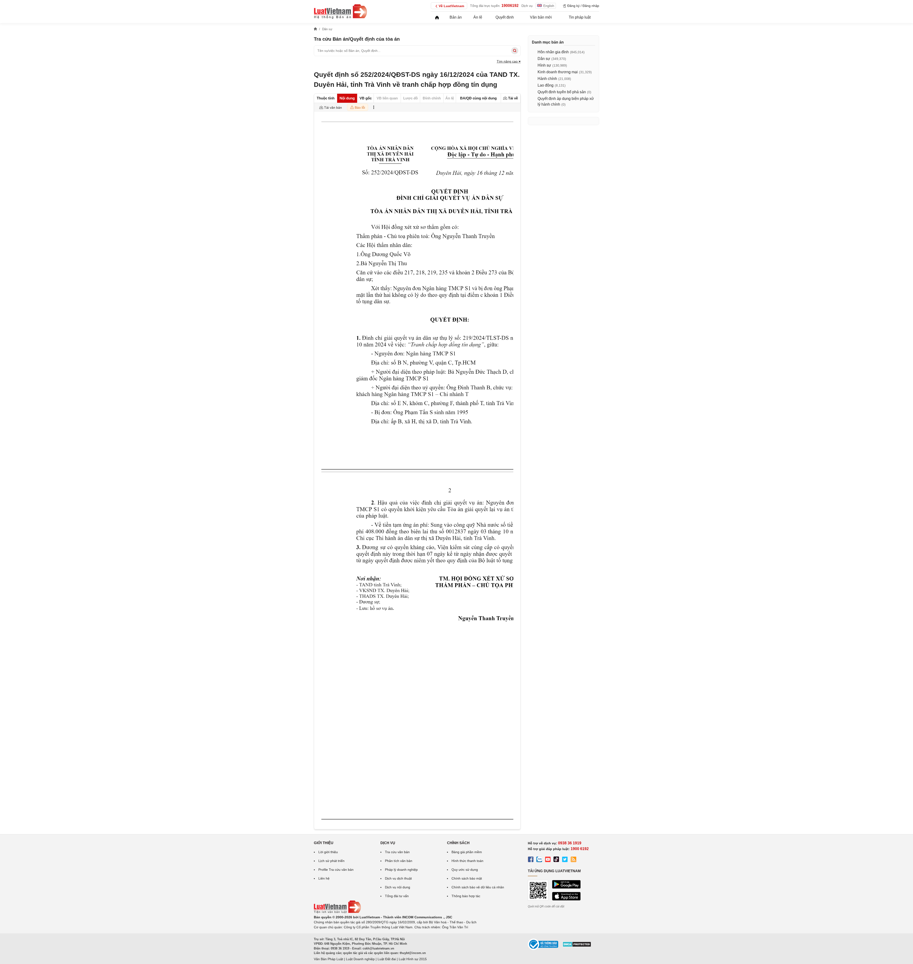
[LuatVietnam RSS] (573, 860)
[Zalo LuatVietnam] (539, 860)
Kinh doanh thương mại (558, 72)
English (548, 6)
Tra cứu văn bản (397, 852)
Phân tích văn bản (398, 861)
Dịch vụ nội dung (397, 887)
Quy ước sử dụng (465, 869)
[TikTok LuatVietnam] (556, 860)
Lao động (546, 85)
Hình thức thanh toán (467, 861)
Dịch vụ (527, 6)
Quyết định (504, 17)
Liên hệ (324, 878)
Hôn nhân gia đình (553, 52)
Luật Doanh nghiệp (360, 959)
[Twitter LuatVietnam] (565, 860)
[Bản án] (340, 11)
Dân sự (544, 59)
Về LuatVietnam (451, 6)
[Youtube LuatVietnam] (548, 860)
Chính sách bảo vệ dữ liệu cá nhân (478, 887)
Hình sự (544, 65)
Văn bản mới (541, 17)
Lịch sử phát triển (331, 861)
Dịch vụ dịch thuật (398, 878)
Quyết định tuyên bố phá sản (562, 92)
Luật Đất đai (387, 959)
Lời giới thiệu (328, 852)
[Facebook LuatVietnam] (531, 860)
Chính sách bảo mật (467, 878)
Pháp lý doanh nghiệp (401, 869)
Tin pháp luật (580, 17)
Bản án (456, 17)
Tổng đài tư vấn (397, 896)
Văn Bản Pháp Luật (328, 959)
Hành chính (547, 79)
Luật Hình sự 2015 (413, 959)
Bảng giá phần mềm (467, 852)
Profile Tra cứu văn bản (336, 869)
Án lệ (477, 17)
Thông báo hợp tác (466, 896)
